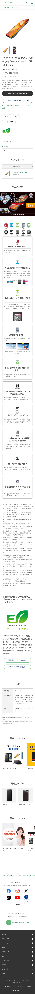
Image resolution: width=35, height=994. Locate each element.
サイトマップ (19, 980)
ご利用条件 (26, 980)
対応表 (6, 116)
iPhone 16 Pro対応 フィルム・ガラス (11, 7)
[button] (17, 943)
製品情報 (9, 874)
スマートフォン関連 (17, 875)
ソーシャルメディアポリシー (11, 986)
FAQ (16, 116)
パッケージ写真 (9, 122)
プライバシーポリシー (18, 982)
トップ (3, 874)
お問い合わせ (22, 986)
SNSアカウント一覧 (10, 980)
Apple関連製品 (16, 874)
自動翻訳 (29, 986)
